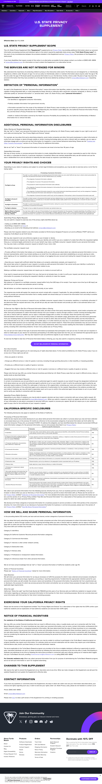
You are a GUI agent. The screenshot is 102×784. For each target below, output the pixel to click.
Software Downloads (25, 742)
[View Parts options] (79, 10)
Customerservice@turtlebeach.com (42, 654)
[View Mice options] (30, 10)
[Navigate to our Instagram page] (31, 722)
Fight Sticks (60, 10)
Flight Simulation (37, 10)
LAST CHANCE (53, 6)
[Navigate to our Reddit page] (51, 722)
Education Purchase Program (56, 749)
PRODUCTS (9, 6)
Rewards (84, 6)
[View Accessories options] (73, 10)
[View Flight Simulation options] (43, 10)
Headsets (4, 10)
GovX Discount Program (54, 742)
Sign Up (92, 752)
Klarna (21, 752)
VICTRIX (27, 6)
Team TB (77, 6)
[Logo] (3, 6)
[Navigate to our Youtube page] (36, 722)
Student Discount (55, 745)
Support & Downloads (68, 6)
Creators (52, 752)
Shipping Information (41, 747)
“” (21, 571)
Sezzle (21, 749)
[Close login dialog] (65, 429)
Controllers (13, 10)
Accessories (69, 10)
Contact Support (24, 747)
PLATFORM (19, 6)
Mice (28, 10)
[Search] (89, 6)
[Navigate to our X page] (20, 722)
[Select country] (99, 6)
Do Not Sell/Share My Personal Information (51, 344)
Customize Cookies (89, 779)
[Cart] (96, 6)
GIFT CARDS (59, 6)
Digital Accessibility (9, 751)
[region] (51, 779)
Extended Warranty (40, 754)
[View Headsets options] (7, 10)
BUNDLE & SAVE (37, 6)
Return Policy (39, 749)
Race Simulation (49, 10)
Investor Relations (9, 756)
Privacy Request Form (10, 754)
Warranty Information (41, 752)
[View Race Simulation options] (54, 10)
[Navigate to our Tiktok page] (46, 722)
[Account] (93, 6)
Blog (5, 749)
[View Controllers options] (16, 10)
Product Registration (25, 744)
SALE (32, 6)
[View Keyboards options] (25, 10)
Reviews (21, 754)
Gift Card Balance (40, 744)
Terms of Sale (39, 757)
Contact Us (7, 746)
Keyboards (21, 10)
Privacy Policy (47, 778)
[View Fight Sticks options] (64, 10)
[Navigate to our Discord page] (41, 722)
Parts (77, 10)
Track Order (38, 742)
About (5, 743)
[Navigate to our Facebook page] (25, 722)
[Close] (100, 775)
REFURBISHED (45, 6)
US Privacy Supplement (13, 780)
